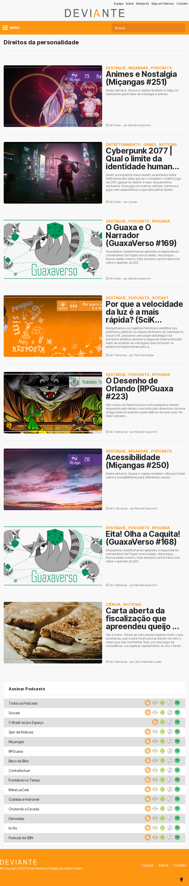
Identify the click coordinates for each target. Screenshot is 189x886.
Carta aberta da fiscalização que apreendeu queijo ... (142, 618)
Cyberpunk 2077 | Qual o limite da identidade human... (142, 158)
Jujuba (132, 202)
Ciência (113, 604)
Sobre (130, 3)
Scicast (160, 298)
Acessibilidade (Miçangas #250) (137, 461)
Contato (182, 3)
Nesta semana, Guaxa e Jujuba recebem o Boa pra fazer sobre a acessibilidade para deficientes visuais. (145, 475)
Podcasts (161, 68)
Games (149, 144)
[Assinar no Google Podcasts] (154, 704)
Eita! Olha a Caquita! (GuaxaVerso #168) (143, 538)
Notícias (168, 144)
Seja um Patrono (162, 3)
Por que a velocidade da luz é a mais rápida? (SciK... (144, 312)
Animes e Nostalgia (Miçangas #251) (141, 78)
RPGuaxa (161, 221)
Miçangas (138, 68)
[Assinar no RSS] (147, 704)
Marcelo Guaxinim (139, 125)
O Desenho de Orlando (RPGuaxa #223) (139, 388)
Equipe (118, 3)
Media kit (142, 3)
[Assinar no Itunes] (169, 704)
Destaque (116, 68)
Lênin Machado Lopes (148, 661)
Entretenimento (123, 144)
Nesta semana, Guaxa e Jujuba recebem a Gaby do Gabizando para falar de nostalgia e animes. (142, 92)
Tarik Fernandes (144, 355)
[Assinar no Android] (162, 704)
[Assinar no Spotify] (176, 704)
